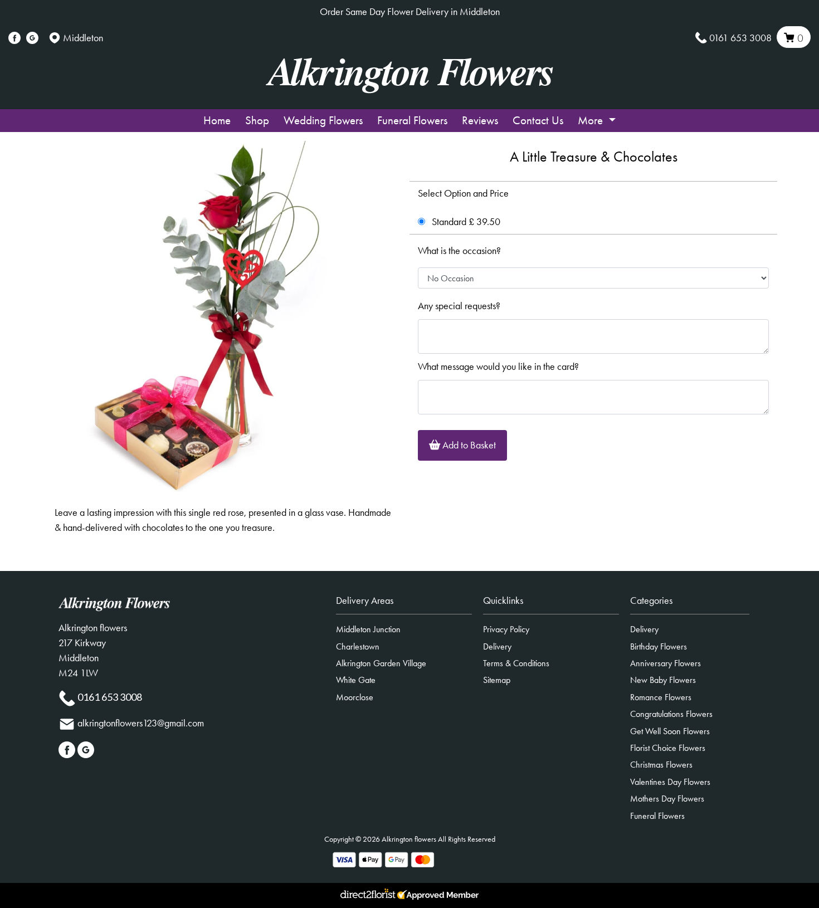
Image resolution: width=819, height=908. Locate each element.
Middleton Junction (368, 629)
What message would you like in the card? (498, 366)
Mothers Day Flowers (667, 798)
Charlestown (357, 646)
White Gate (356, 680)
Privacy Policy (506, 629)
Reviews (480, 120)
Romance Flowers (660, 697)
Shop (257, 120)
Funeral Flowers (412, 120)
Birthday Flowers (658, 646)
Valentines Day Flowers (670, 782)
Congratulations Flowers (671, 714)
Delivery (497, 646)
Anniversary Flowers (665, 663)
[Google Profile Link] (32, 38)
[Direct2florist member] (409, 895)
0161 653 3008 (740, 38)
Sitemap (496, 680)
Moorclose (354, 697)
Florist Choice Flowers (667, 748)
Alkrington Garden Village (381, 663)
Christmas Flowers (661, 764)
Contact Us (538, 120)
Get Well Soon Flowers (670, 731)
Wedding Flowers (323, 120)
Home (217, 120)
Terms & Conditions (516, 663)
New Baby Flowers (663, 680)
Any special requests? (459, 306)
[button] (409, 603)
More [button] (592, 120)
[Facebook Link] (14, 38)
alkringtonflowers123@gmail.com (140, 723)
